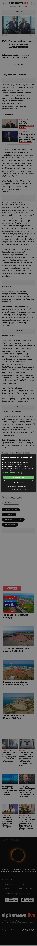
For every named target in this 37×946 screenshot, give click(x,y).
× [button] (34, 456)
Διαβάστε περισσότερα (25, 470)
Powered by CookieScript (18, 489)
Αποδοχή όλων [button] (18, 477)
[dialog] (18, 473)
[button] (18, 473)
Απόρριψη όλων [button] (18, 482)
